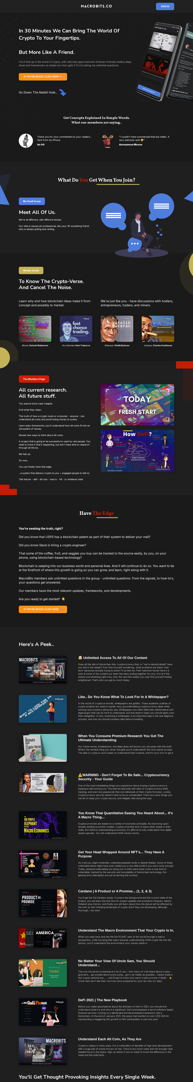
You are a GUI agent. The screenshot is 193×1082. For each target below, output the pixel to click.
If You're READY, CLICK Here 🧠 (43, 76)
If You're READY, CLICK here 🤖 (43, 609)
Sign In (165, 6)
